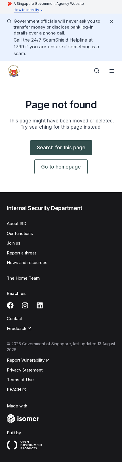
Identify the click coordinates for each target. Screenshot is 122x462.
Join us (13, 243)
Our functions (20, 233)
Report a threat (21, 253)
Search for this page (61, 147)
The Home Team (23, 278)
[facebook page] (10, 305)
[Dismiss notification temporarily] (112, 21)
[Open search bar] (97, 71)
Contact (14, 318)
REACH (14, 389)
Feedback (16, 328)
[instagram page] (25, 305)
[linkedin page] (39, 305)
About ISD (16, 223)
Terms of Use (20, 379)
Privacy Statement (25, 370)
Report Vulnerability (26, 360)
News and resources (27, 262)
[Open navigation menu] (112, 71)
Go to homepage (61, 167)
